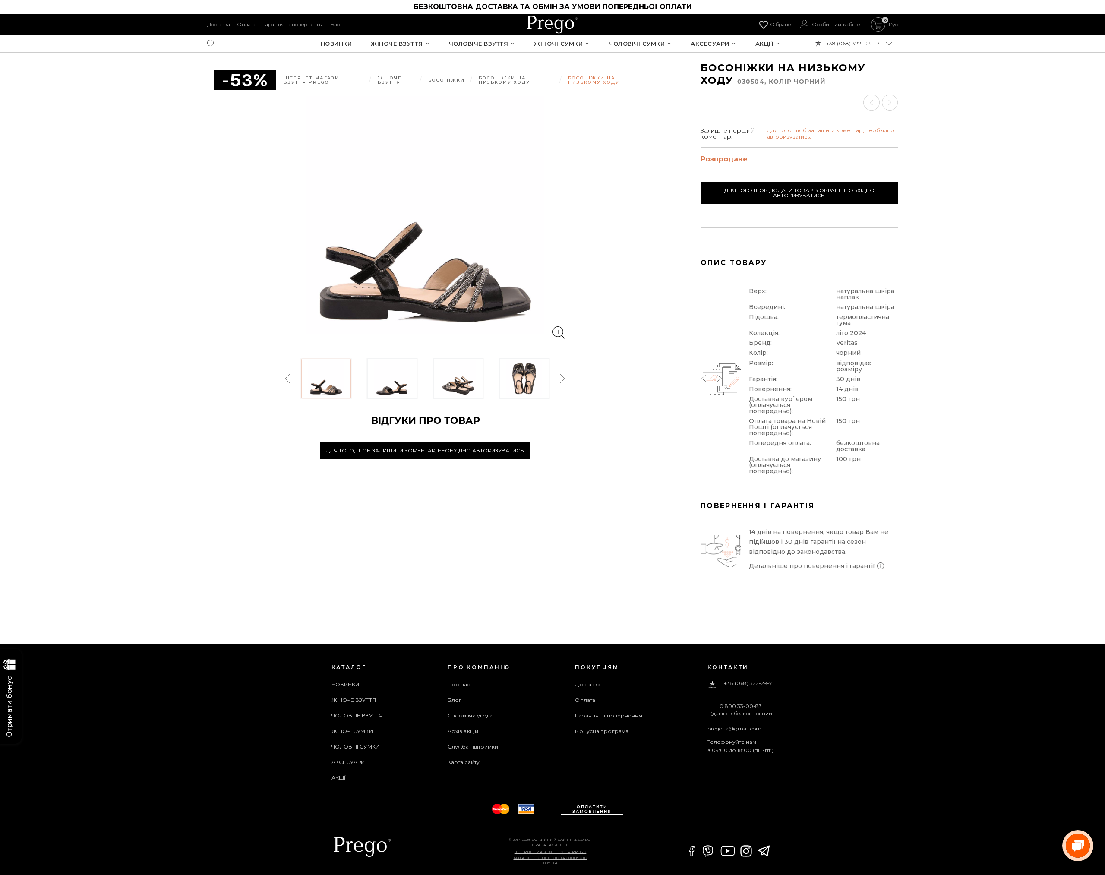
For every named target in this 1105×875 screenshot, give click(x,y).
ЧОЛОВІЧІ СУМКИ (637, 44)
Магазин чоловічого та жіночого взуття (550, 860)
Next (562, 379)
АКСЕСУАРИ (710, 44)
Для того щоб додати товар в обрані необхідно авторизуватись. (799, 193)
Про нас (459, 684)
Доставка (218, 24)
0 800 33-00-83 (741, 706)
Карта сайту (464, 762)
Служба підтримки (473, 746)
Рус (893, 24)
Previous (288, 379)
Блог (336, 24)
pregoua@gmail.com (734, 728)
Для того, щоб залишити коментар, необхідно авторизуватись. (425, 450)
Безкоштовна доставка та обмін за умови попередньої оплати (553, 7)
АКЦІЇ (764, 44)
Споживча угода (470, 715)
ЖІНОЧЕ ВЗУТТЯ (397, 44)
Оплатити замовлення (592, 809)
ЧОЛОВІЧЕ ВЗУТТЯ (478, 44)
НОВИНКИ (336, 44)
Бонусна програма (601, 731)
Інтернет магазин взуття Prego (551, 852)
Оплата (246, 24)
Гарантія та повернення (293, 24)
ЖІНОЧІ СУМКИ (558, 44)
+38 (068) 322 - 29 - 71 (853, 43)
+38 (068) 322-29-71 (749, 683)
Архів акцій (463, 731)
